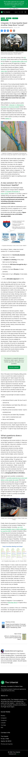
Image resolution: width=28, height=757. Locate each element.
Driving (2, 18)
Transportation (4, 20)
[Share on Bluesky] (2, 31)
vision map (4, 71)
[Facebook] (13, 8)
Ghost (17, 754)
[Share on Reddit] (11, 31)
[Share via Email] (14, 31)
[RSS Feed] (17, 8)
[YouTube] (16, 8)
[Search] (19, 12)
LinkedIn (3, 722)
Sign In (16, 12)
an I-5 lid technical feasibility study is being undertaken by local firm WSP (13, 529)
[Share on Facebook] (5, 31)
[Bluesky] (10, 8)
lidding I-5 (8, 118)
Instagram (4, 718)
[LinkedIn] (14, 8)
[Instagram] (11, 8)
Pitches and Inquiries (7, 744)
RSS (2, 727)
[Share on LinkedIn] (8, 31)
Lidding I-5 (15, 18)
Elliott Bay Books (12, 602)
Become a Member (14, 367)
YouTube (3, 725)
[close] (26, 4)
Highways (9, 18)
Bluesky (3, 715)
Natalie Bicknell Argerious (7, 27)
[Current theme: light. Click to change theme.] (22, 12)
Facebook (4, 720)
